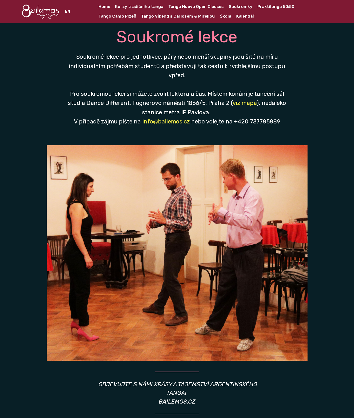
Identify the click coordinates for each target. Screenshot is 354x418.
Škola (225, 16)
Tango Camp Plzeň (117, 16)
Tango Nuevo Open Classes (196, 6)
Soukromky (240, 6)
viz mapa (245, 103)
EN (67, 11)
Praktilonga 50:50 (275, 6)
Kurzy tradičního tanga (139, 6)
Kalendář (245, 16)
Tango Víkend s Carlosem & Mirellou (178, 16)
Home (104, 6)
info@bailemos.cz (166, 121)
